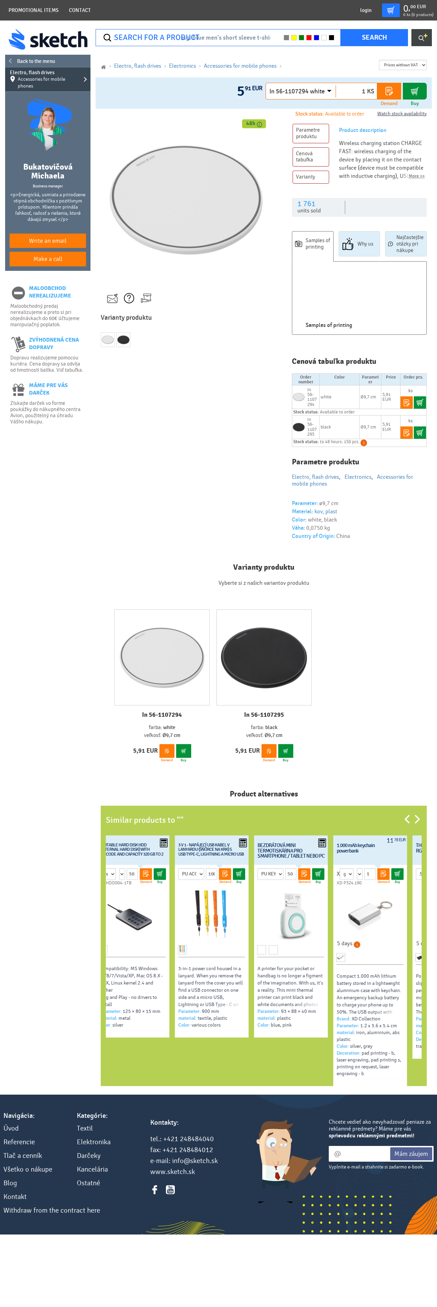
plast (331, 511)
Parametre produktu (308, 133)
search (374, 37)
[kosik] (391, 10)
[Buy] (415, 91)
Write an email (48, 241)
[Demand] (389, 91)
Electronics (182, 66)
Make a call (47, 259)
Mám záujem (411, 1154)
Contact (80, 10)
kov (318, 511)
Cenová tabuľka (304, 156)
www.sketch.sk (172, 1172)
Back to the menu (36, 61)
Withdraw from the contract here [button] (51, 1210)
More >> (417, 176)
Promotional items (34, 10)
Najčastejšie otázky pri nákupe (410, 243)
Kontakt (15, 1197)
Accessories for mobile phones (240, 66)
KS (370, 91)
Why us (365, 244)
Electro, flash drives (37, 79)
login (365, 10)
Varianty (305, 177)
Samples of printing (318, 243)
